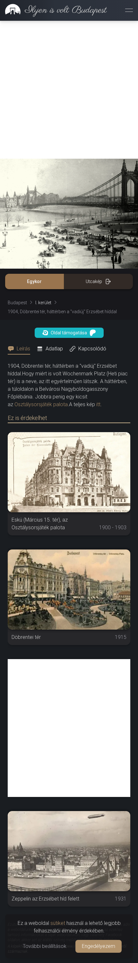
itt (98, 404)
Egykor (34, 281)
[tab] (21, 349)
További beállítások (44, 946)
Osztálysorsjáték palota (41, 404)
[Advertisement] (69, 90)
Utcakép (94, 281)
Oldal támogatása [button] (69, 332)
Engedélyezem (98, 946)
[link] (53, 10)
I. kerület (43, 302)
